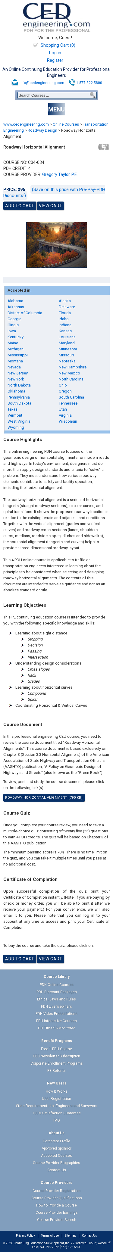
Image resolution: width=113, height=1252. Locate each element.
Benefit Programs (56, 1041)
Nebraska (67, 361)
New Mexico (69, 373)
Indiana (65, 325)
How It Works (56, 1091)
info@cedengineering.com (42, 83)
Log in (55, 52)
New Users (56, 1083)
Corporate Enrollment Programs (56, 1063)
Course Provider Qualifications (56, 1198)
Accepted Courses (56, 1155)
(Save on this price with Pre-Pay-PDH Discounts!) (54, 192)
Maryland (67, 343)
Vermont (15, 415)
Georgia (14, 319)
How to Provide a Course (56, 1205)
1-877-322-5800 (89, 83)
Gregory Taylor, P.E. (60, 174)
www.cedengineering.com (26, 124)
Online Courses (66, 124)
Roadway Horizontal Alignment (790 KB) (44, 798)
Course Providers (56, 1183)
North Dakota (19, 385)
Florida (65, 313)
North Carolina (71, 379)
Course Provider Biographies (56, 1163)
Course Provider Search (56, 1220)
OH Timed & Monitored (56, 1028)
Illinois (13, 325)
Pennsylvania (19, 397)
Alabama (15, 301)
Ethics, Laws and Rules (56, 999)
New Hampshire (72, 367)
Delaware (67, 307)
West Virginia (19, 421)
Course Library (57, 977)
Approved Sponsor (56, 1148)
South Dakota (19, 403)
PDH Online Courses (57, 985)
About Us (56, 1133)
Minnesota (68, 349)
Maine (13, 343)
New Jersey (18, 373)
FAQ (56, 1120)
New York (16, 379)
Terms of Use (50, 1235)
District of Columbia (25, 313)
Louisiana (67, 337)
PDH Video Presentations (56, 1014)
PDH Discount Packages (56, 992)
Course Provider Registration (56, 1191)
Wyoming (16, 427)
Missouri (66, 355)
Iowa (12, 331)
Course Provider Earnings (57, 1212)
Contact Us (56, 1170)
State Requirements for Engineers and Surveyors (56, 1106)
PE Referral (56, 1071)
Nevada (14, 367)
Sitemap (70, 1235)
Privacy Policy (25, 1235)
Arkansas (16, 307)
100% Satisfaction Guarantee (56, 1113)
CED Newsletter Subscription (56, 1056)
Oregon (65, 391)
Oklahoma (16, 391)
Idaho (64, 319)
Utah (63, 409)
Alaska (65, 301)
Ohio (63, 385)
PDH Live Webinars (56, 1006)
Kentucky (16, 337)
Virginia (65, 415)
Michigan (16, 349)
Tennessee (68, 403)
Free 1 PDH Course (56, 1049)
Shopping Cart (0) (58, 45)
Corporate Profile (56, 1141)
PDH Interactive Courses (56, 1021)
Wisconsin (68, 421)
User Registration (56, 1099)
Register (55, 60)
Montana (15, 361)
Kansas (65, 331)
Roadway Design (42, 130)
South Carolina (71, 397)
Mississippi (18, 355)
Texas (12, 409)
